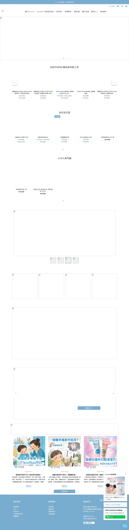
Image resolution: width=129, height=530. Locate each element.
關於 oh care (29, 12)
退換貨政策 (51, 511)
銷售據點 (16, 516)
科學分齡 (59, 12)
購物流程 (51, 509)
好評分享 (16, 511)
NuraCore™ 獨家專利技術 (45, 12)
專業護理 (68, 12)
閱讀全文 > (89, 408)
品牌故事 (16, 507)
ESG (15, 509)
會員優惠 (103, 12)
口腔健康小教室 (18, 514)
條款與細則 (51, 514)
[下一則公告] (117, 2)
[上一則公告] (11, 2)
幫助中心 (94, 12)
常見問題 (51, 507)
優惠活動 (77, 12)
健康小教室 (85, 12)
